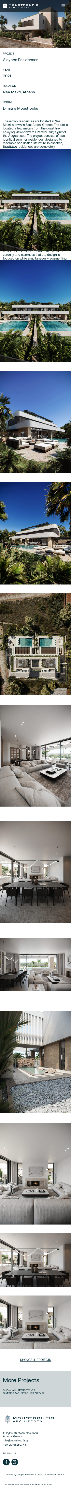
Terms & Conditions (43, 1485)
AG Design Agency (55, 1475)
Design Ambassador (25, 1475)
